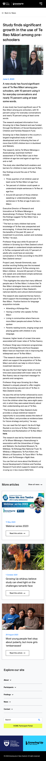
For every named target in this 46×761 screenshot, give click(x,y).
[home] (13, 4)
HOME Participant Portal (23, 726)
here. (31, 470)
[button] (40, 4)
